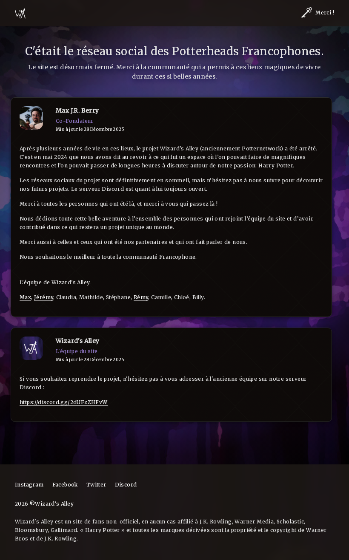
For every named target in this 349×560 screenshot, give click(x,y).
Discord (126, 484)
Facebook (65, 484)
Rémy (141, 297)
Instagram (29, 484)
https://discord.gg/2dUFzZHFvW (64, 402)
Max (25, 297)
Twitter (96, 484)
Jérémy (43, 297)
